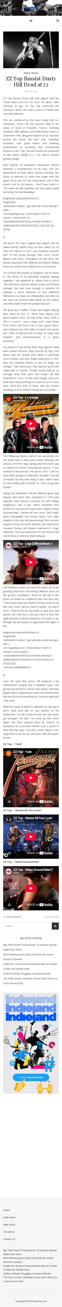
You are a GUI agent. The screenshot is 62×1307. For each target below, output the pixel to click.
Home (6, 1210)
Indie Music (9, 1224)
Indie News (31, 73)
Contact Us (9, 1239)
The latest (8, 1231)
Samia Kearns (13, 916)
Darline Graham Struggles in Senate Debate (27, 973)
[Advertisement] (31, 1145)
